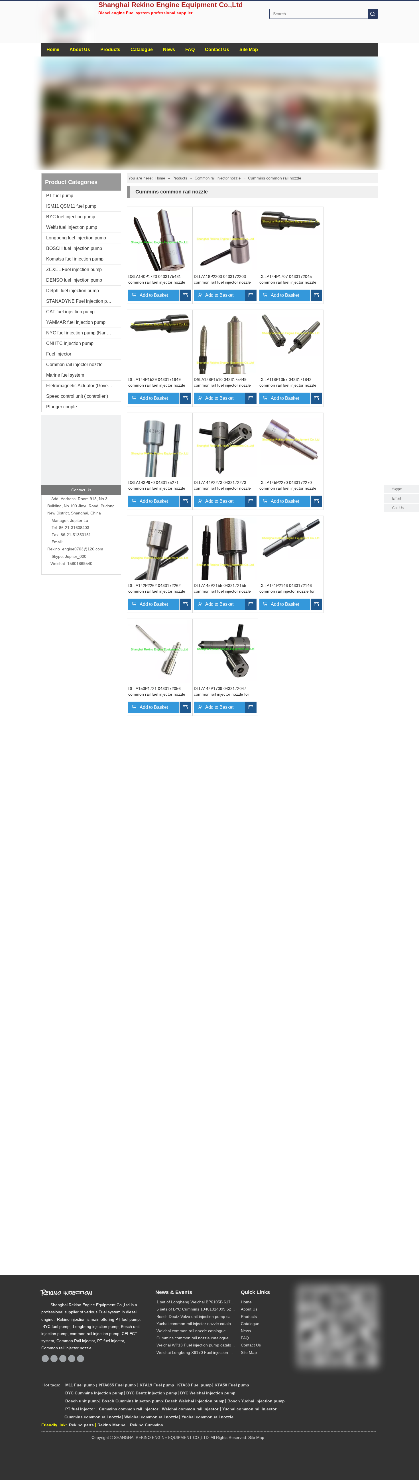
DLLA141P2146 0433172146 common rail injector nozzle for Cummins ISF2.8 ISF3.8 (287, 588)
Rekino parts (81, 1425)
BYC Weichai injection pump (207, 1393)
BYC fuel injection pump (70, 216)
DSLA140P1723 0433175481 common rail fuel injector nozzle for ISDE (156, 279)
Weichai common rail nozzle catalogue (191, 1330)
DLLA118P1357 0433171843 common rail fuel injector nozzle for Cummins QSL (287, 382)
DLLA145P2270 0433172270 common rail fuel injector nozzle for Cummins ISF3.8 (287, 485)
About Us (80, 49)
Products (110, 49)
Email (396, 498)
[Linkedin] (62, 1358)
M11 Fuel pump (80, 1385)
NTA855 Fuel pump (117, 1385)
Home (52, 49)
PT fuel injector (80, 1409)
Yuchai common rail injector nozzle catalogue (197, 1323)
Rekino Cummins (146, 1425)
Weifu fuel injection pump (71, 227)
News (169, 49)
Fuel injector (58, 354)
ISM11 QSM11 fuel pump (71, 206)
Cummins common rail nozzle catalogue (192, 1338)
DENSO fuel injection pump (74, 280)
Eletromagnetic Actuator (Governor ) (82, 385)
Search (372, 14)
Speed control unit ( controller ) (77, 396)
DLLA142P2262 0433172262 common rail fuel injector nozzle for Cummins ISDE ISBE (156, 588)
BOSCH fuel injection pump (74, 248)
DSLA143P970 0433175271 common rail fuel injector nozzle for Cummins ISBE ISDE (156, 485)
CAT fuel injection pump (70, 311)
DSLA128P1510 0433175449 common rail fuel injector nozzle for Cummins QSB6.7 (222, 382)
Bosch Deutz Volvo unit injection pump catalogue (200, 1316)
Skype (397, 489)
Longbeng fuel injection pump (76, 237)
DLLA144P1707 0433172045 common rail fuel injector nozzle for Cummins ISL (287, 279)
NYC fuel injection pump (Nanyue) (80, 332)
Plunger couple (61, 406)
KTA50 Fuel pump (232, 1385)
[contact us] (81, 455)
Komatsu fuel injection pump (74, 259)
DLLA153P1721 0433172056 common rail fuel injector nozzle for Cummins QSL (156, 691)
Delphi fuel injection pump (72, 290)
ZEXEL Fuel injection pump (74, 269)
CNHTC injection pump (69, 343)
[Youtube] (80, 1358)
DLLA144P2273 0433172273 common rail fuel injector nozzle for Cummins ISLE (222, 485)
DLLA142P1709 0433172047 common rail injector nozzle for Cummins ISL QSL (221, 691)
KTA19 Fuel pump (157, 1385)
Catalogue (142, 49)
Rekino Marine (111, 1425)
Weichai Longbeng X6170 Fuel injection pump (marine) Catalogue (216, 1352)
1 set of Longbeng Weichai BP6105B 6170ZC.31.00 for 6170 (211, 1302)
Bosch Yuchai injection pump (256, 1401)
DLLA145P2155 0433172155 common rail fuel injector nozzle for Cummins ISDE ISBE (222, 588)
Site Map (248, 49)
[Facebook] (45, 1358)
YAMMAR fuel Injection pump (75, 322)
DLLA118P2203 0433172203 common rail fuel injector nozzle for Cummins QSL (222, 279)
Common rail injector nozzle (74, 364)
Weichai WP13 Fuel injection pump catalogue (197, 1345)
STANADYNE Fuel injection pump (81, 301)
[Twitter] (71, 1358)
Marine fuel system (65, 375)
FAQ (190, 49)
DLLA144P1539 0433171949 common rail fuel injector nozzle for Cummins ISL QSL (156, 382)
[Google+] (54, 1358)
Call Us (398, 508)
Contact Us (217, 49)
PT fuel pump (59, 195)
